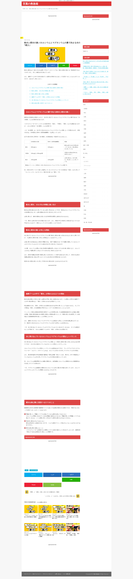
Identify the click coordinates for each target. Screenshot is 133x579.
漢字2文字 (86, 202)
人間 (85, 173)
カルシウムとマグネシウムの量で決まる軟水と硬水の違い (47, 87)
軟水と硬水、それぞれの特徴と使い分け (42, 90)
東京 (85, 125)
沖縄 (85, 129)
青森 (85, 137)
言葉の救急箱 (30, 3)
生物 (85, 210)
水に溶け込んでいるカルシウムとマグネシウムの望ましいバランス (49, 100)
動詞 (85, 181)
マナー (85, 169)
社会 (85, 214)
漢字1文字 (86, 198)
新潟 (85, 120)
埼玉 (85, 112)
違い (27, 470)
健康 (85, 177)
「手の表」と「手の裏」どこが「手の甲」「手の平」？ (95, 77)
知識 (84, 149)
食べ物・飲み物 (34, 470)
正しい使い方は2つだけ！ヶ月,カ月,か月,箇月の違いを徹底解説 (96, 62)
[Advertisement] (52, 27)
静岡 (85, 141)
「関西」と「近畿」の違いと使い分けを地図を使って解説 (95, 87)
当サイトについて (37, 574)
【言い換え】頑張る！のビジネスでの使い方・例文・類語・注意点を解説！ (95, 72)
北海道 (85, 108)
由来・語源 (86, 145)
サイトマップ (27, 574)
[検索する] (107, 51)
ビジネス (86, 161)
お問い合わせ (58, 574)
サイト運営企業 (66, 574)
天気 (85, 189)
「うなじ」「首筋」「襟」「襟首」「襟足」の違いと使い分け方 (95, 93)
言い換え (85, 153)
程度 (85, 218)
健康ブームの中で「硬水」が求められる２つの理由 (45, 97)
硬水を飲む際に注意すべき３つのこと (41, 103)
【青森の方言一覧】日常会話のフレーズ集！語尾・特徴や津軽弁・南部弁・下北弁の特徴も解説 (95, 67)
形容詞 (85, 194)
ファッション (87, 165)
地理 (85, 185)
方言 (84, 104)
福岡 (85, 133)
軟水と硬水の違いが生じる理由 (39, 94)
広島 (85, 116)
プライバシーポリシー (48, 574)
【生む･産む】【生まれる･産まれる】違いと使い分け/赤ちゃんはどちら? (95, 82)
